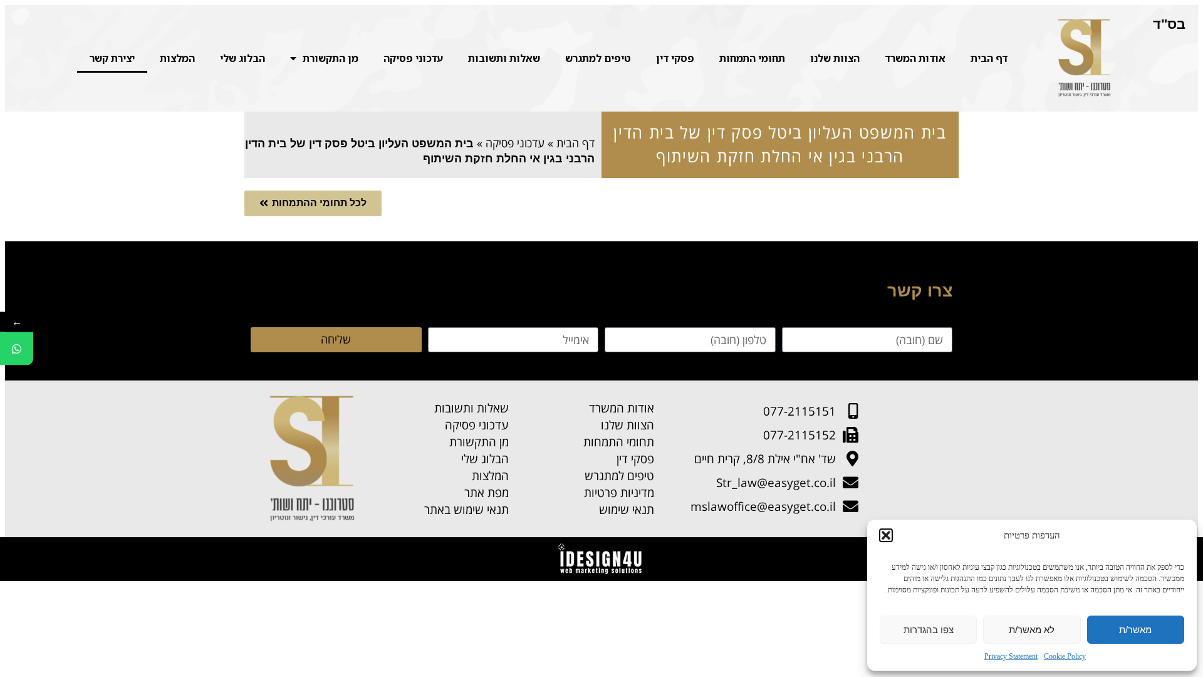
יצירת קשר (112, 58)
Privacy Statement (1011, 656)
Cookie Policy (1065, 656)
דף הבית (989, 58)
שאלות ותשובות (504, 58)
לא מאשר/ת (1032, 629)
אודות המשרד (915, 58)
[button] (886, 535)
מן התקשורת (330, 58)
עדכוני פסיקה (413, 58)
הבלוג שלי (242, 58)
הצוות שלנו (835, 58)
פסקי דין (675, 58)
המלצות (177, 58)
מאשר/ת (1135, 629)
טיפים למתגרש (598, 58)
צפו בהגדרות (929, 629)
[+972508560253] (16, 348)
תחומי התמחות (752, 58)
